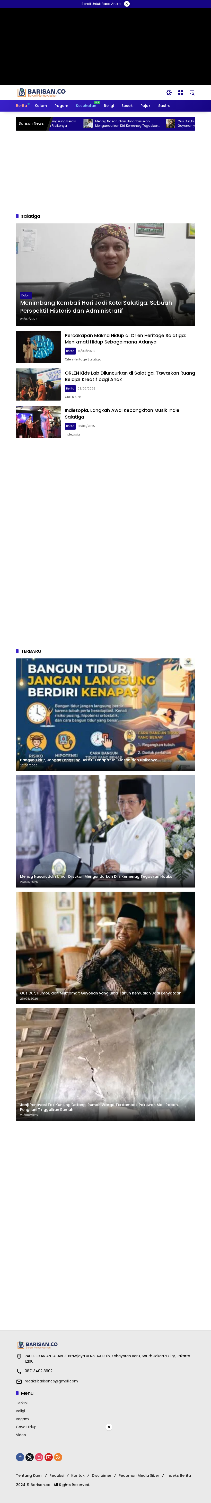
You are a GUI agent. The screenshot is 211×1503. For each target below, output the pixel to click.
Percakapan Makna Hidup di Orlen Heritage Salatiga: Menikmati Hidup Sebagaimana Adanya (125, 338)
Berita (70, 351)
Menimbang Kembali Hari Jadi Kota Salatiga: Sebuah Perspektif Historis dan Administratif (96, 307)
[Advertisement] (105, 172)
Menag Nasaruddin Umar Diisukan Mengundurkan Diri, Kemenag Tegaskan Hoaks (94, 123)
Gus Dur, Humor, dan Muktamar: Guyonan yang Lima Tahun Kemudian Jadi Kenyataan (175, 123)
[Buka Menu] (181, 92)
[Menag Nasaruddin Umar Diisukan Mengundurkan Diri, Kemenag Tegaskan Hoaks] (55, 123)
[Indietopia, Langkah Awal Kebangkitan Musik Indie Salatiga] (38, 422)
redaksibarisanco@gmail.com (51, 1381)
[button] (169, 92)
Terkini (22, 1403)
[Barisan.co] (41, 92)
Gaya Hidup (26, 1426)
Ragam (22, 1418)
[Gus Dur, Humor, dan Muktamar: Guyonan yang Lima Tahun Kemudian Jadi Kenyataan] (138, 123)
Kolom (25, 295)
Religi (20, 1411)
